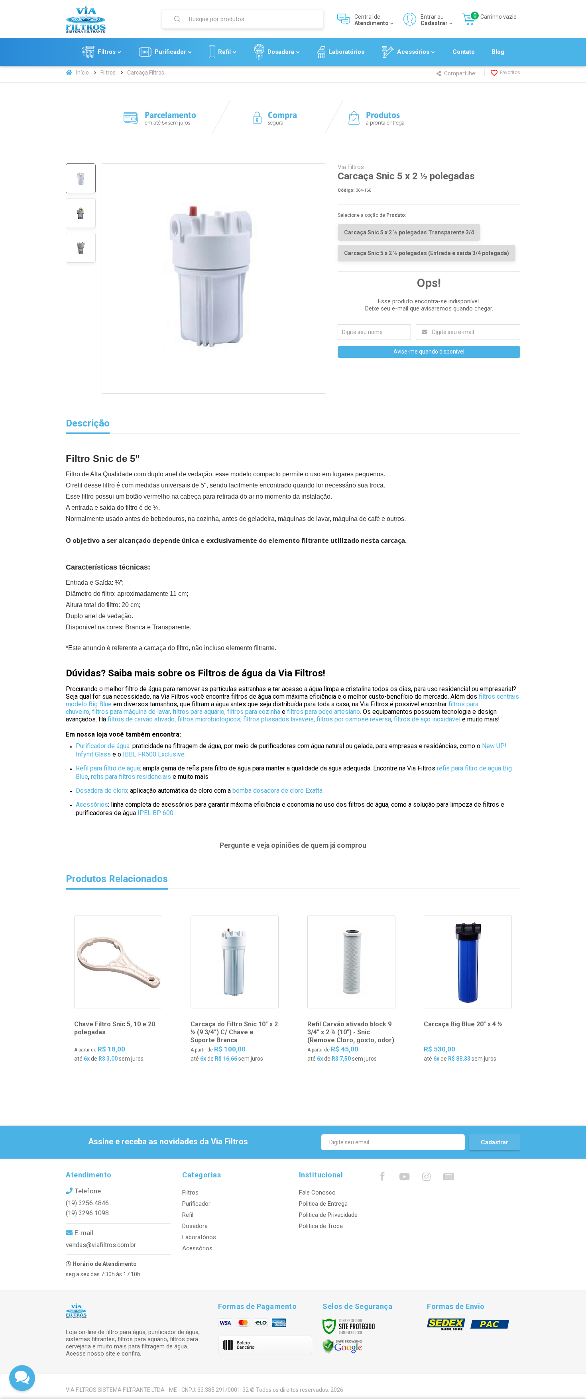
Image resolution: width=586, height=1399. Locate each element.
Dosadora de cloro (101, 790)
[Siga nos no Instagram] (426, 1178)
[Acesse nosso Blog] (448, 1178)
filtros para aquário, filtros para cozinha (226, 711)
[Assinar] (494, 1142)
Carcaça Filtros (145, 72)
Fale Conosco (317, 1192)
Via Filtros (351, 167)
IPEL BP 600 (155, 813)
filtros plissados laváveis (278, 719)
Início (82, 72)
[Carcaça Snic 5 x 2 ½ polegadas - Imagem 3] (81, 248)
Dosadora (195, 1226)
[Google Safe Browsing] (342, 1346)
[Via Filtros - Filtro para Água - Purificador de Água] (109, 19)
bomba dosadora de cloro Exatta (277, 790)
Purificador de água (103, 746)
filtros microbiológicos (208, 719)
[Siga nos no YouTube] (404, 1178)
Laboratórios (199, 1237)
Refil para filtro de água (108, 768)
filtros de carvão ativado (141, 719)
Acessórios (92, 804)
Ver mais (123, 1048)
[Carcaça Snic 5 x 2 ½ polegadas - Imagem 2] (81, 213)
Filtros (108, 72)
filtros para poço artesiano (323, 711)
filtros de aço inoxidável (427, 719)
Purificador (196, 1203)
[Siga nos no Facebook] (382, 1178)
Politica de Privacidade (328, 1214)
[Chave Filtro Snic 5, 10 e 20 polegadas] (118, 996)
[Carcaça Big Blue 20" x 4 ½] (468, 996)
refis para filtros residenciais (131, 776)
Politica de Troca (321, 1226)
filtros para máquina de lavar (131, 711)
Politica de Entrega (323, 1203)
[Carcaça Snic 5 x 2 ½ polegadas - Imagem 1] (81, 178)
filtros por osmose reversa (353, 719)
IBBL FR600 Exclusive (154, 754)
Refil (187, 1214)
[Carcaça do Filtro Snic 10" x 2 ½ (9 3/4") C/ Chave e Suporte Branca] (235, 996)
